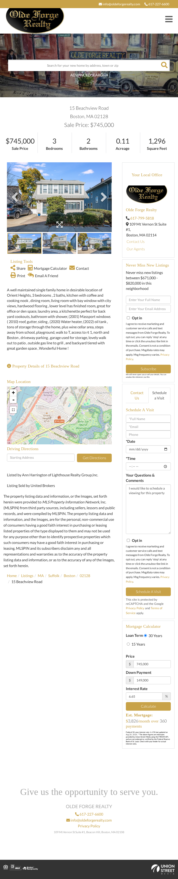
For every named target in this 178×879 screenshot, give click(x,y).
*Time (131, 458)
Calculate (148, 706)
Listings (27, 575)
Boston (69, 575)
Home (12, 575)
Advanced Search (87, 75)
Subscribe (148, 369)
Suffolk (53, 575)
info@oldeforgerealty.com (121, 4)
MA (41, 575)
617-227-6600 (158, 4)
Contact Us (136, 241)
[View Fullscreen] (13, 409)
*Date (130, 441)
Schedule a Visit (159, 395)
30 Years (155, 635)
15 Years (138, 644)
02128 (85, 575)
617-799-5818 (142, 218)
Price (130, 656)
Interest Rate (137, 688)
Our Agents (136, 249)
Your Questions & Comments (140, 478)
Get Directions (94, 457)
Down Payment (138, 672)
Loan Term (134, 635)
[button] (164, 65)
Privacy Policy (135, 608)
